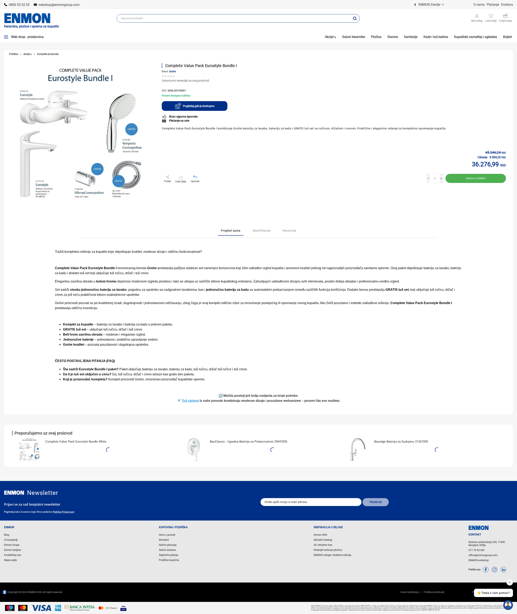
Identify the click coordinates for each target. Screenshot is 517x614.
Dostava (507, 4)
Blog (6, 534)
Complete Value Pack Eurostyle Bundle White (75, 441)
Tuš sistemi (190, 400)
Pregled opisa (231, 230)
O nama (479, 4)
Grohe (172, 71)
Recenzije (289, 230)
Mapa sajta (10, 560)
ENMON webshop (479, 560)
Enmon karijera (12, 549)
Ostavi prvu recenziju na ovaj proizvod (185, 80)
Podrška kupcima (169, 560)
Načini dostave (167, 549)
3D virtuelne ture (323, 544)
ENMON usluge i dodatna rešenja (332, 554)
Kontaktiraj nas (12, 554)
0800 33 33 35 (19, 5)
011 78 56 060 (476, 550)
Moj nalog (476, 20)
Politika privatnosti (63, 511)
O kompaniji (11, 539)
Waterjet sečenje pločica (328, 549)
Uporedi (195, 181)
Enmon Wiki (320, 534)
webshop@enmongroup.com (59, 5)
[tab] (231, 231)
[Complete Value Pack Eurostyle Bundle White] (29, 450)
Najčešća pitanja (168, 554)
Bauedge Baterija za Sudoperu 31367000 (401, 441)
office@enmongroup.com (483, 555)
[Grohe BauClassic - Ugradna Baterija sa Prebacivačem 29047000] (194, 450)
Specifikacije (262, 230)
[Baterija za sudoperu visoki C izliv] (358, 450)
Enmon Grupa (11, 544)
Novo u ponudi (167, 534)
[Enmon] (14, 492)
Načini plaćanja (168, 544)
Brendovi (164, 539)
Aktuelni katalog (323, 539)
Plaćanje (493, 4)
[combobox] (233, 18)
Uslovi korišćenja (409, 592)
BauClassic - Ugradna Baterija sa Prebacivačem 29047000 (248, 441)
